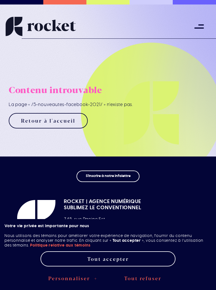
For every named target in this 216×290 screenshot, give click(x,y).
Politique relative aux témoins (60, 245)
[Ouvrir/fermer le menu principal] (199, 26)
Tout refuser (142, 278)
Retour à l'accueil (48, 120)
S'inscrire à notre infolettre (108, 176)
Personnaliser (73, 278)
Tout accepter (108, 258)
